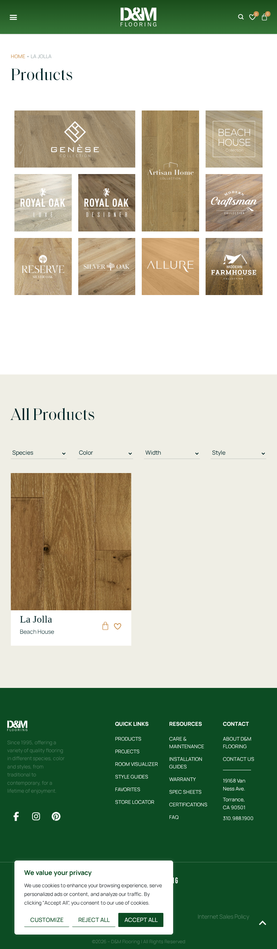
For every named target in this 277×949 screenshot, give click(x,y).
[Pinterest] (56, 816)
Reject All (94, 920)
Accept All (141, 920)
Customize (46, 920)
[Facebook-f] (16, 816)
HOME (18, 56)
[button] (13, 17)
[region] (93, 898)
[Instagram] (36, 816)
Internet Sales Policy (223, 916)
